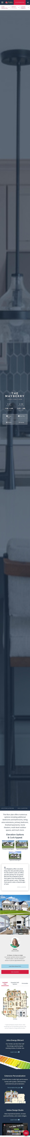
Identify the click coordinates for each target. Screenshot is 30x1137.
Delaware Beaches (5, 8)
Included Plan (5, 983)
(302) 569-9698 (15, 951)
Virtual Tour (9, 416)
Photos (9, 422)
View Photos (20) (22, 931)
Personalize (25, 983)
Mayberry (23, 8)
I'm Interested (19, 2)
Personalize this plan (14, 1088)
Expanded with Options (15, 983)
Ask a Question (22, 808)
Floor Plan (22, 416)
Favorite (22, 422)
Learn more (14, 1052)
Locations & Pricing (7, 808)
